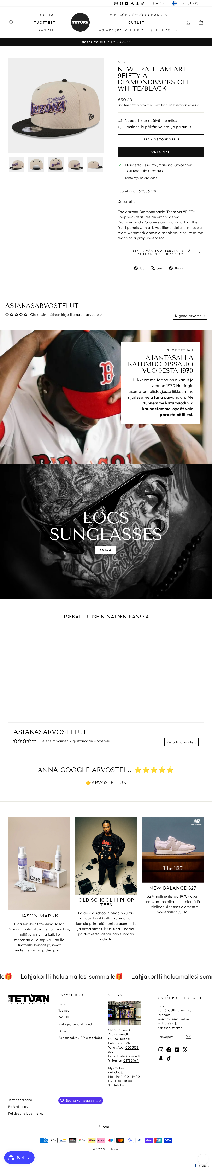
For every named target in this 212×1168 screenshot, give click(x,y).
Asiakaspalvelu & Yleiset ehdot (137, 30)
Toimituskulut (162, 105)
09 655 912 (123, 1043)
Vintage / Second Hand (137, 15)
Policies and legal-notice (25, 1113)
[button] (202, 1166)
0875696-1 (131, 1060)
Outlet (137, 22)
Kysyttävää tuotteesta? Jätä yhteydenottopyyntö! (160, 252)
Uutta (47, 15)
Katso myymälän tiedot (141, 178)
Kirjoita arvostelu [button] (190, 315)
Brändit (45, 30)
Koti (120, 62)
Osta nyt (160, 152)
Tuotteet (45, 22)
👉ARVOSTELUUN (106, 782)
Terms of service (20, 1100)
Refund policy (18, 1107)
